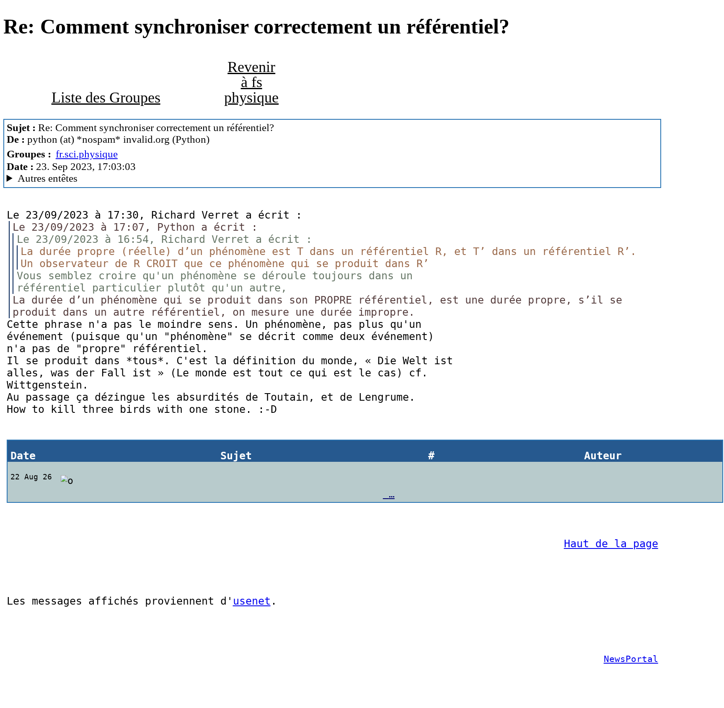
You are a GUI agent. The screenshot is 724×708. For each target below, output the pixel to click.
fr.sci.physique (87, 154)
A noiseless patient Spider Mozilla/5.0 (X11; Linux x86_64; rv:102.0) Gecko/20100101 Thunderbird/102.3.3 (212, 178)
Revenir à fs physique (251, 82)
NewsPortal (631, 659)
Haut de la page (611, 544)
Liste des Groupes (106, 97)
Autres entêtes (48, 178)
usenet (252, 601)
